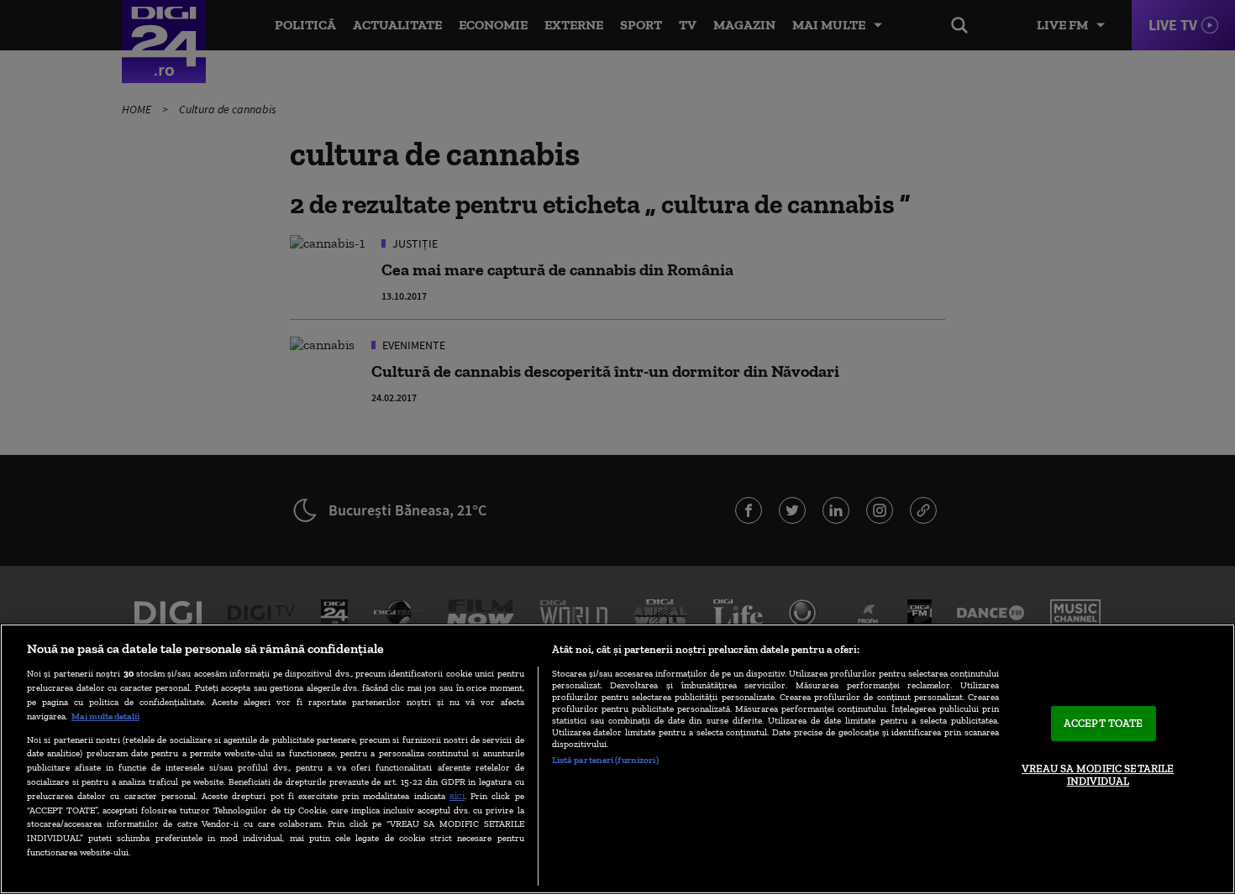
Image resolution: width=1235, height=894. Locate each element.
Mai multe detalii (105, 716)
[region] (617, 759)
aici (457, 795)
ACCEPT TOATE (1103, 723)
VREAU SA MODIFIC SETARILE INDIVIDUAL (1098, 775)
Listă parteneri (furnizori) (605, 760)
